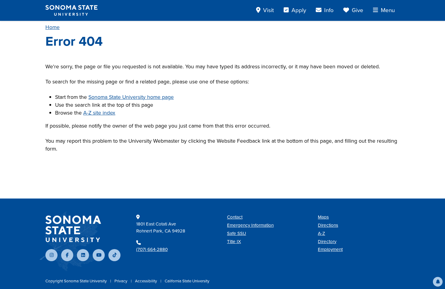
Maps (323, 217)
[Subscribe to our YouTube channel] (99, 255)
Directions (328, 225)
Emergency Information (250, 225)
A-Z (321, 233)
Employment (330, 249)
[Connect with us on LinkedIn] (83, 255)
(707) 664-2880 (152, 249)
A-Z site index (99, 113)
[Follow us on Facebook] (67, 255)
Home (52, 27)
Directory (327, 241)
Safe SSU (236, 233)
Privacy (121, 281)
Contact (234, 217)
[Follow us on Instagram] (51, 255)
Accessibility (146, 281)
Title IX (234, 241)
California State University (187, 281)
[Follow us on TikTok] (114, 255)
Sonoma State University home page (131, 97)
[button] (438, 282)
